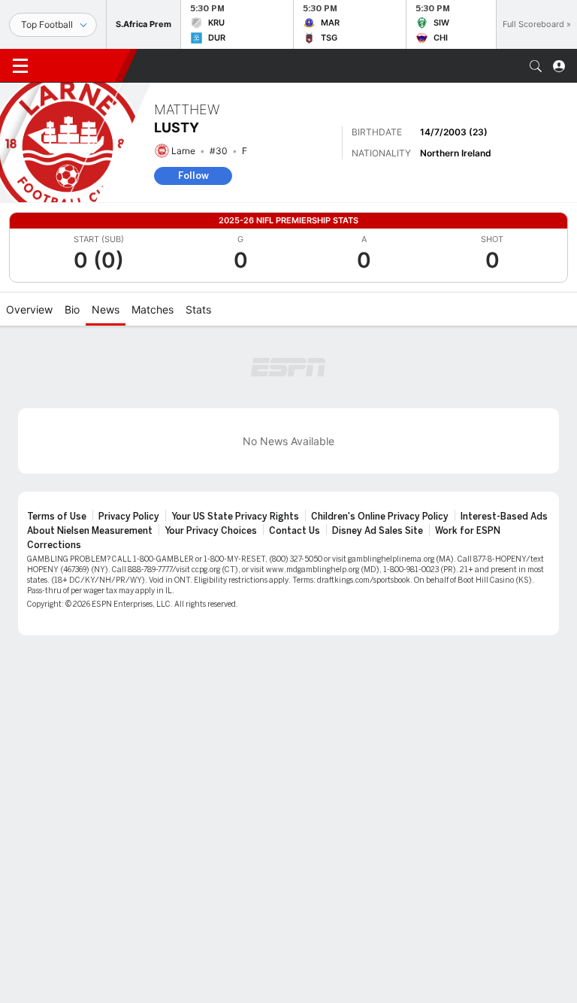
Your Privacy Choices (211, 531)
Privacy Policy (128, 516)
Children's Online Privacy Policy (380, 516)
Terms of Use (56, 516)
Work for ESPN (467, 531)
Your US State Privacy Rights (235, 516)
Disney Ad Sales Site (377, 531)
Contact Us (294, 531)
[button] (536, 66)
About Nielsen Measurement (90, 531)
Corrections (54, 545)
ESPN (81, 65)
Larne (183, 150)
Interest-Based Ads (504, 516)
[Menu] (20, 66)
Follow (193, 175)
